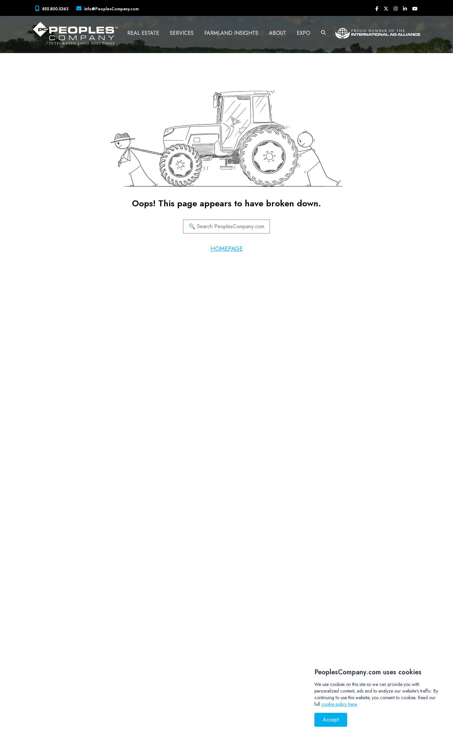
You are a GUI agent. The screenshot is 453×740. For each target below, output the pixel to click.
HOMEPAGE (227, 248)
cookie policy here (338, 704)
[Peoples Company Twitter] (386, 8)
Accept (331, 719)
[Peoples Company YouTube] (415, 8)
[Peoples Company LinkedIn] (405, 8)
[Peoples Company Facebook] (376, 8)
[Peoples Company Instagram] (396, 8)
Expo (303, 33)
